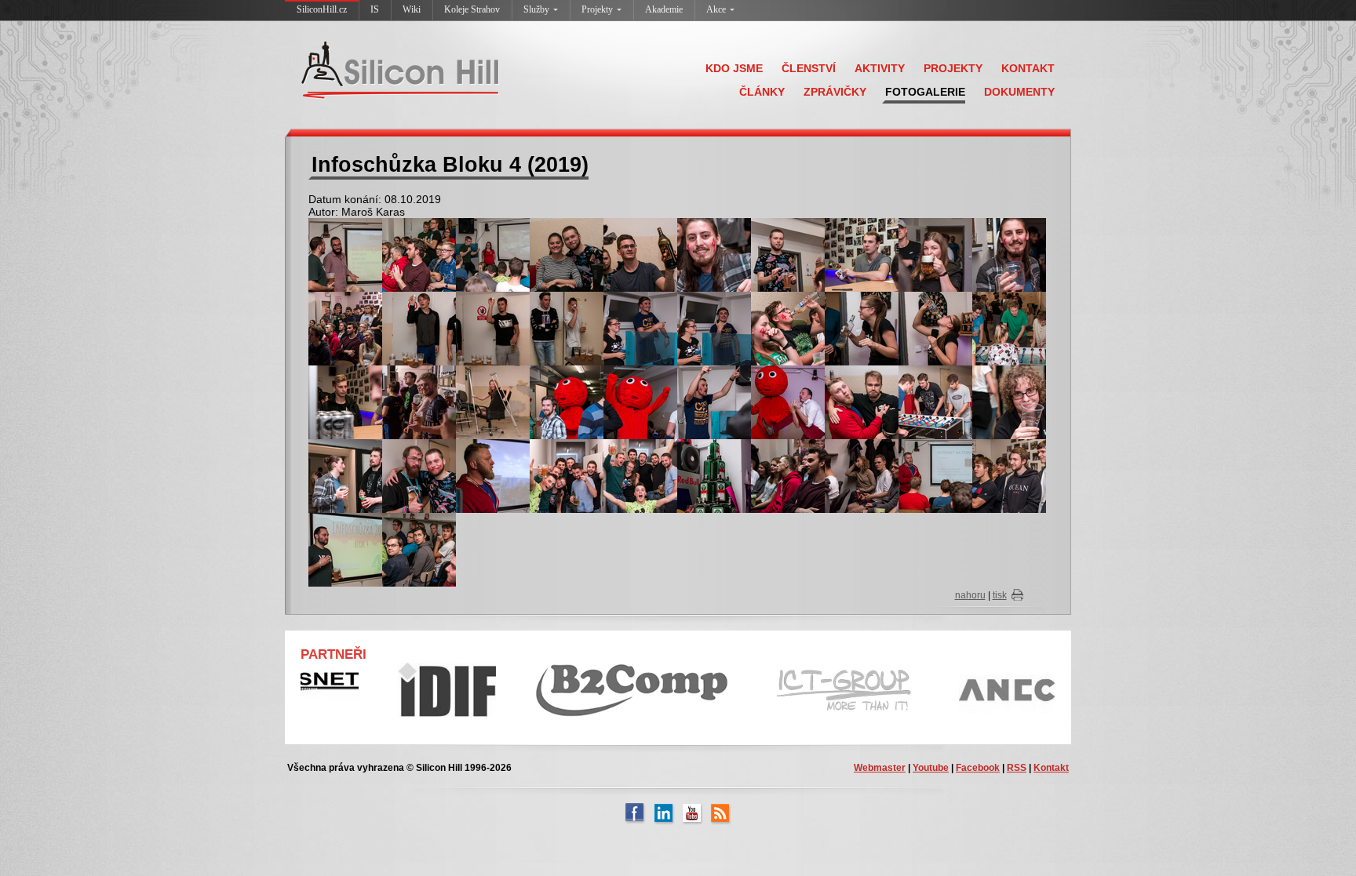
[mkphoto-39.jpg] (419, 475)
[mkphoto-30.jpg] (493, 401)
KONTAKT (1028, 68)
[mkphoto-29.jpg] (345, 401)
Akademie (664, 9)
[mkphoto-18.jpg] (935, 254)
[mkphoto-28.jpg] (1009, 328)
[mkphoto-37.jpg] (1009, 401)
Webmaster (880, 767)
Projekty (597, 9)
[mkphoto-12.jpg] (493, 254)
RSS (1016, 767)
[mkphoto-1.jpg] (345, 328)
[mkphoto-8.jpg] (345, 549)
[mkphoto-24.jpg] (714, 328)
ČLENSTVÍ (809, 68)
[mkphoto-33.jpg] (714, 401)
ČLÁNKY (762, 91)
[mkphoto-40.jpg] (566, 475)
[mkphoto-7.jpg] (1009, 475)
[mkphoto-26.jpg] (862, 328)
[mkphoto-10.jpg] (345, 254)
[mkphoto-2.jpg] (419, 401)
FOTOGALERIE (925, 91)
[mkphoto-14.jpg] (640, 254)
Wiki (412, 9)
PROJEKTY (953, 68)
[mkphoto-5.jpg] (862, 475)
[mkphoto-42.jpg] (714, 475)
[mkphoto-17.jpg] (862, 254)
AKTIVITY (880, 68)
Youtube (931, 767)
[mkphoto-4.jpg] (788, 475)
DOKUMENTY (1019, 91)
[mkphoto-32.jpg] (640, 401)
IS (374, 9)
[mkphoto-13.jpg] (566, 254)
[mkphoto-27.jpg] (935, 328)
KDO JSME (734, 68)
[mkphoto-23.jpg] (640, 328)
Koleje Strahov (472, 9)
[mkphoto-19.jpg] (1009, 254)
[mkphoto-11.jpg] (419, 254)
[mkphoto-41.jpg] (640, 475)
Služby (536, 9)
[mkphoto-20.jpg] (419, 328)
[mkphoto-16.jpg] (788, 254)
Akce (716, 9)
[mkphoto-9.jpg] (419, 549)
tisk (1000, 595)
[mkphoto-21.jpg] (493, 328)
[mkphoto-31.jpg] (566, 401)
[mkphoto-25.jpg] (788, 328)
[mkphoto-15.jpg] (714, 254)
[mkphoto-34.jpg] (788, 401)
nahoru (970, 595)
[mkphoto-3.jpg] (493, 475)
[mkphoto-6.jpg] (935, 475)
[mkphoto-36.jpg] (935, 401)
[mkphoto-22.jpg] (566, 328)
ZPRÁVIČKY (835, 91)
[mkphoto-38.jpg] (345, 475)
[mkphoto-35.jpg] (862, 401)
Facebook (978, 767)
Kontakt (1051, 767)
